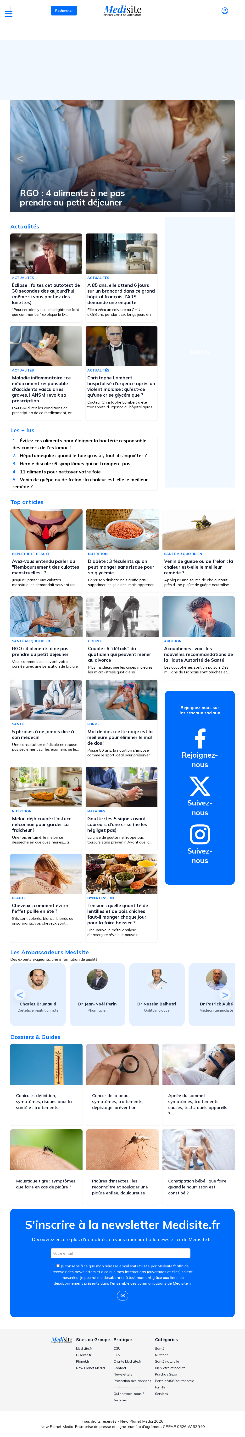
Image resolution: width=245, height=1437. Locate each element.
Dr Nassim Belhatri (156, 1003)
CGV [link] (117, 1355)
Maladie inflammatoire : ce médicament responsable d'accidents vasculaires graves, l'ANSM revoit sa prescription (41, 389)
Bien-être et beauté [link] (170, 1368)
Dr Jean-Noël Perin (97, 1003)
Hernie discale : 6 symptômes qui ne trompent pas (75, 463)
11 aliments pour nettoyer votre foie (60, 472)
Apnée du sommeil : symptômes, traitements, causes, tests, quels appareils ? (197, 1104)
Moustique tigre (184, 30)
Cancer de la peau (114, 30)
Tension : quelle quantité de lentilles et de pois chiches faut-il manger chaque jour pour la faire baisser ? (117, 914)
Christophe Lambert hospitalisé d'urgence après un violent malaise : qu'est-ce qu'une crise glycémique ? (121, 386)
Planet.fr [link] (82, 1361)
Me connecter (225, 17)
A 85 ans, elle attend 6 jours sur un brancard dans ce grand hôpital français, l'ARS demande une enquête (121, 293)
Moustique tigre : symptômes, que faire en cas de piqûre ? (46, 1184)
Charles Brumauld (38, 1003)
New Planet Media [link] (90, 1368)
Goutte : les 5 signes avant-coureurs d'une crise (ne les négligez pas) (117, 824)
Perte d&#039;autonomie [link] (174, 1381)
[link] (200, 738)
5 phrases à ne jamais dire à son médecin (43, 734)
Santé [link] (159, 1348)
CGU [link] (117, 1348)
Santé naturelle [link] (167, 1361)
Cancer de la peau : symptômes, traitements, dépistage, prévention (117, 1101)
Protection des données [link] (132, 1381)
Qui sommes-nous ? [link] (129, 1394)
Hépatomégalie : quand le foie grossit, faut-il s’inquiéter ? (83, 455)
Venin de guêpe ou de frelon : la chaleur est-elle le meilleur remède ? (198, 567)
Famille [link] (160, 1387)
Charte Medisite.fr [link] (127, 1361)
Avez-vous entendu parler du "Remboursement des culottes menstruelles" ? (45, 567)
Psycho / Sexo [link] (166, 1374)
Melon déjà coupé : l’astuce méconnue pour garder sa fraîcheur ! (42, 824)
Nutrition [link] (161, 1355)
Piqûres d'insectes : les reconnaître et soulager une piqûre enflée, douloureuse (120, 1187)
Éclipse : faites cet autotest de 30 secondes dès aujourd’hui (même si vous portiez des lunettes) (46, 293)
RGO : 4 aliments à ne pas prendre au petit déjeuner (72, 197)
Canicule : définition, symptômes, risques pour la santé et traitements (44, 1101)
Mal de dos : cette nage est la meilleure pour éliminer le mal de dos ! (120, 737)
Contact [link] (120, 1368)
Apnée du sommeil (150, 30)
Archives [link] (120, 1400)
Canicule (87, 30)
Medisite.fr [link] (84, 1348)
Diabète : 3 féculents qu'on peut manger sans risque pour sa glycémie (121, 567)
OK (122, 1296)
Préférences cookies (129, 1387)
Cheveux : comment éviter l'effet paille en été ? (40, 908)
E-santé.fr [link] (83, 1355)
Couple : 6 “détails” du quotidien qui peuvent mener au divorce (119, 654)
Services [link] (161, 1394)
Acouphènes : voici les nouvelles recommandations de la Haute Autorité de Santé (198, 654)
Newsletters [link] (123, 1374)
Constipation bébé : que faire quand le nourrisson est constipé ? (197, 1187)
